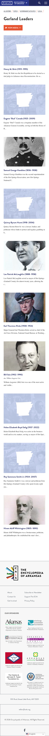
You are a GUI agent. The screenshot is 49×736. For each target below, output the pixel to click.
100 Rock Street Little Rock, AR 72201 (24, 699)
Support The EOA (31, 596)
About (9, 592)
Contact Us (11, 596)
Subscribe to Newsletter (32, 592)
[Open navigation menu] (46, 3)
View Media (14, 28)
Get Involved (12, 600)
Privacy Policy (29, 600)
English (32, 734)
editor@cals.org (24, 709)
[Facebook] (24, 730)
